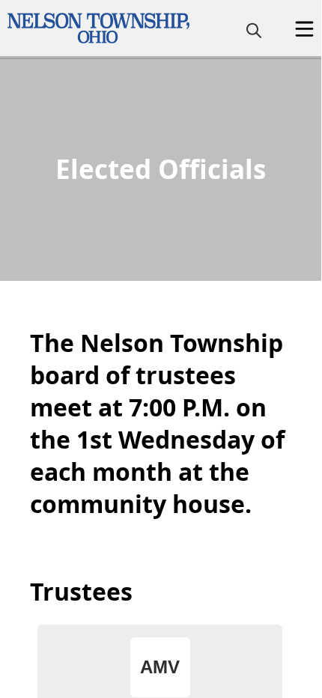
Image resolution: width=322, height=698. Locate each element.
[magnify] (254, 30)
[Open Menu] (304, 29)
